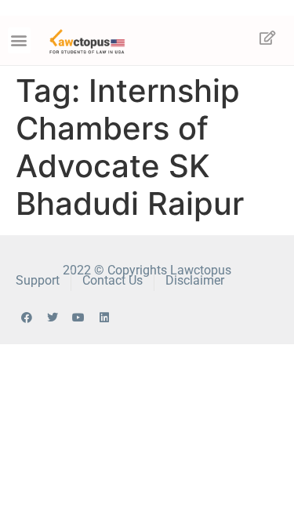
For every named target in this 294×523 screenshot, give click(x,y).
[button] (19, 40)
